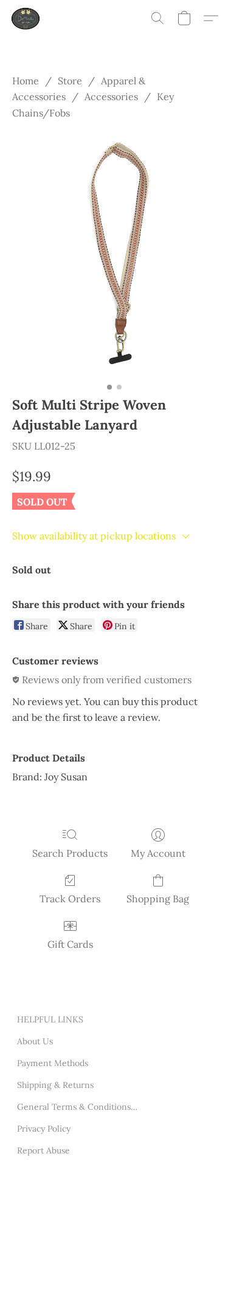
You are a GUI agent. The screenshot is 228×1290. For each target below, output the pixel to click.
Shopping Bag (157, 899)
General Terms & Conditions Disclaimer (78, 1106)
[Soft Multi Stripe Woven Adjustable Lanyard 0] (114, 254)
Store (70, 81)
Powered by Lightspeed (63, 1264)
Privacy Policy (44, 1128)
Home (25, 81)
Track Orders (70, 899)
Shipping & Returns (55, 1084)
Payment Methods (52, 1063)
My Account (158, 853)
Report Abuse (43, 1150)
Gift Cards (70, 944)
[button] (27, 18)
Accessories (111, 96)
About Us (35, 1041)
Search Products (70, 853)
